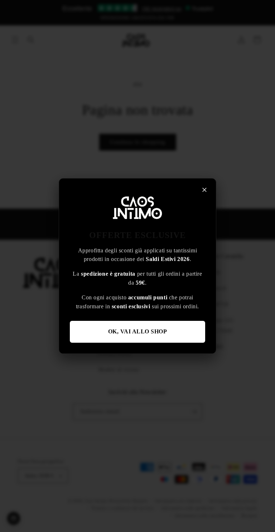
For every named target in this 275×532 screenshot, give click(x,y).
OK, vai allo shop (137, 331)
